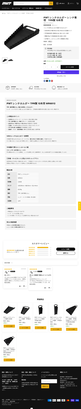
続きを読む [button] (7, 282)
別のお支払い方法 (61, 76)
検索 (3, 399)
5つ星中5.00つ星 (19, 250)
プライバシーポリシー (17, 399)
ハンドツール (5, 8)
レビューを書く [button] (65, 249)
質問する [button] (65, 253)
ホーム (4, 13)
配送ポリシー (27, 399)
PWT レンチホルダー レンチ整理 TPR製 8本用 (25, 319)
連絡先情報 (12, 401)
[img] (8, 269)
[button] (71, 3)
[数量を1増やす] (57, 67)
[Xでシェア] (47, 81)
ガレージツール (16, 8)
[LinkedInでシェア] (49, 81)
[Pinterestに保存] (52, 81)
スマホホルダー (49, 8)
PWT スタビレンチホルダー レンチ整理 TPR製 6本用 (40, 319)
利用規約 (34, 399)
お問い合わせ (5, 401)
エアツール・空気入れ (27, 8)
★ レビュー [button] (79, 206)
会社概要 (8, 399)
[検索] (51, 3)
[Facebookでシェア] (44, 81)
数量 (45, 63)
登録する (45, 386)
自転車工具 (39, 8)
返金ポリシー (40, 399)
